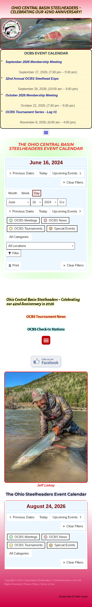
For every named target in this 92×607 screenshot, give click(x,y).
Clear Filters (75, 182)
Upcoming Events (64, 173)
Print (13, 266)
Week (25, 193)
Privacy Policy (31, 584)
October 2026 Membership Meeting (32, 95)
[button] (46, 132)
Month (12, 193)
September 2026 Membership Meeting (34, 62)
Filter (14, 252)
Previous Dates (23, 173)
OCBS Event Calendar (46, 53)
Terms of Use (47, 584)
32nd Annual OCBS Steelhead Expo (32, 78)
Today (43, 173)
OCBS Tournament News (46, 317)
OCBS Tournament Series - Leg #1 (31, 112)
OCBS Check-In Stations (46, 329)
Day (37, 193)
